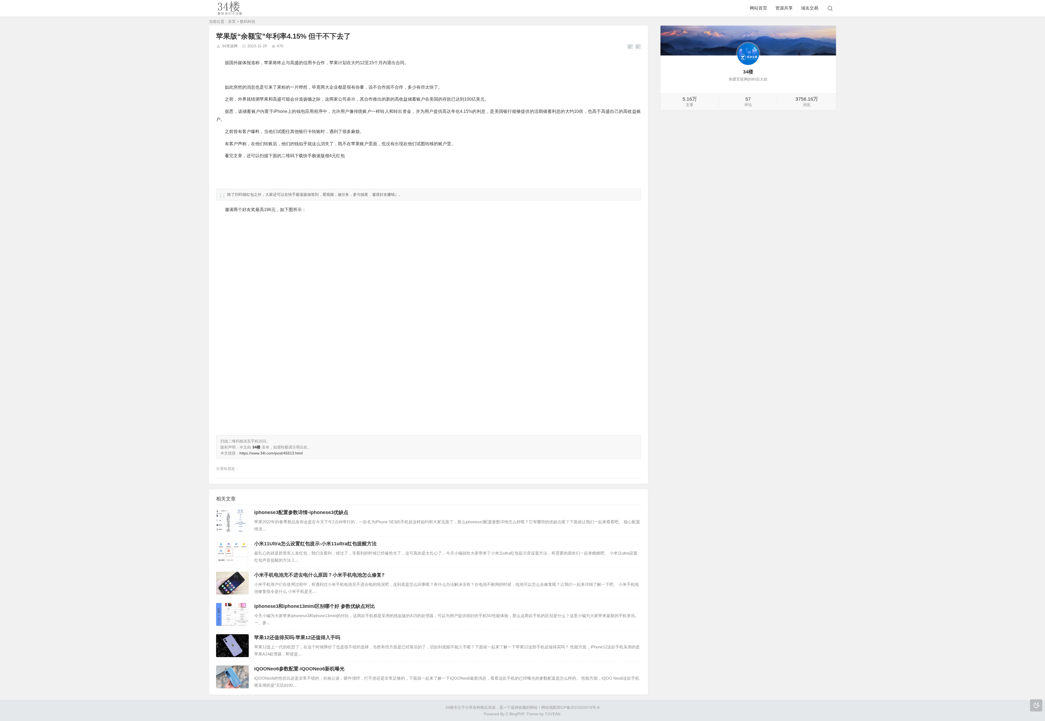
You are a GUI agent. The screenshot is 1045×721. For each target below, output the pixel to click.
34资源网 (230, 46)
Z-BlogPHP (515, 714)
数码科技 (247, 21)
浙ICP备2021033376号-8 (578, 707)
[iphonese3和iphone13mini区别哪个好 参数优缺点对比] (232, 614)
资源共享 (784, 8)
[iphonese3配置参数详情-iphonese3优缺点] (232, 520)
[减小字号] (638, 46)
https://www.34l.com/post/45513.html (271, 453)
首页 (232, 21)
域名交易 (809, 8)
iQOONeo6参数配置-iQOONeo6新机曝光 (299, 669)
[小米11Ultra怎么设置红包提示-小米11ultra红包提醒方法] (232, 551)
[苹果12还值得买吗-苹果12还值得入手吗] (232, 645)
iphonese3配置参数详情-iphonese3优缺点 (301, 512)
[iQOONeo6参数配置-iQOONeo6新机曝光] (232, 677)
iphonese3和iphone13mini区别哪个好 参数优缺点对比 (314, 606)
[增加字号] (630, 46)
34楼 (449, 707)
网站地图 (549, 707)
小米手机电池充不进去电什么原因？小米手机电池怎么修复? (319, 575)
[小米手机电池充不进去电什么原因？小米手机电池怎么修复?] (232, 583)
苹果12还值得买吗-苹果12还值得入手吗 (297, 637)
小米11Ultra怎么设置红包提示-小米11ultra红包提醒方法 (315, 543)
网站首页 (758, 8)
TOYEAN (552, 714)
